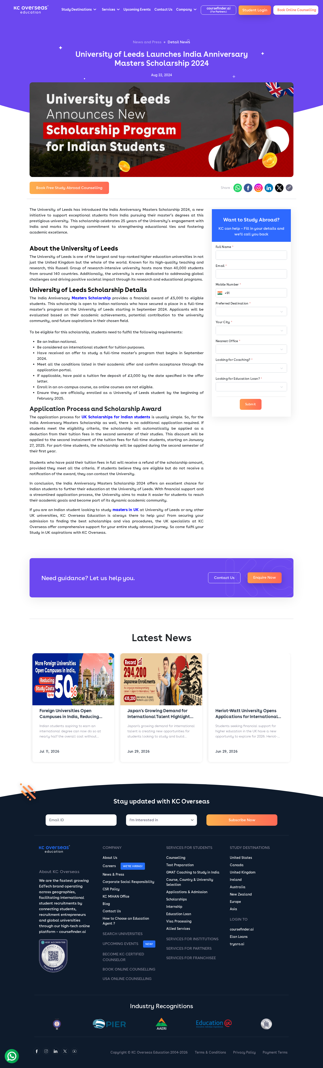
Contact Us (224, 577)
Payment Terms (275, 1052)
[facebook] (247, 188)
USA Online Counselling (127, 978)
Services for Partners (189, 948)
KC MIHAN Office (116, 896)
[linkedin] (268, 188)
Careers (109, 866)
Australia (237, 887)
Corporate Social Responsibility (128, 882)
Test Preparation (180, 865)
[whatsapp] (237, 188)
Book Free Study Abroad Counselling (69, 187)
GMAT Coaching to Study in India (192, 872)
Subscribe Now (242, 820)
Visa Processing (179, 921)
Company (112, 847)
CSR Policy (111, 889)
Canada (237, 865)
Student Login (254, 10)
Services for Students (189, 847)
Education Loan (178, 914)
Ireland (236, 880)
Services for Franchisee (191, 958)
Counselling (175, 858)
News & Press (113, 874)
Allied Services (178, 929)
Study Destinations (250, 847)
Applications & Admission (186, 892)
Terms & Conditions (210, 1052)
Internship (174, 907)
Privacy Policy (244, 1052)
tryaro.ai (237, 944)
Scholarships (176, 899)
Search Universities (123, 933)
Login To (239, 919)
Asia (233, 909)
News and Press (147, 42)
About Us (110, 858)
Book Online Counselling (129, 969)
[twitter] (279, 188)
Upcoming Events (120, 943)
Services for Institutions (192, 939)
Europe (235, 902)
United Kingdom (242, 872)
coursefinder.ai (242, 929)
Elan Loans (239, 937)
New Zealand (241, 894)
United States (241, 858)
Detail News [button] (179, 42)
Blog (106, 904)
